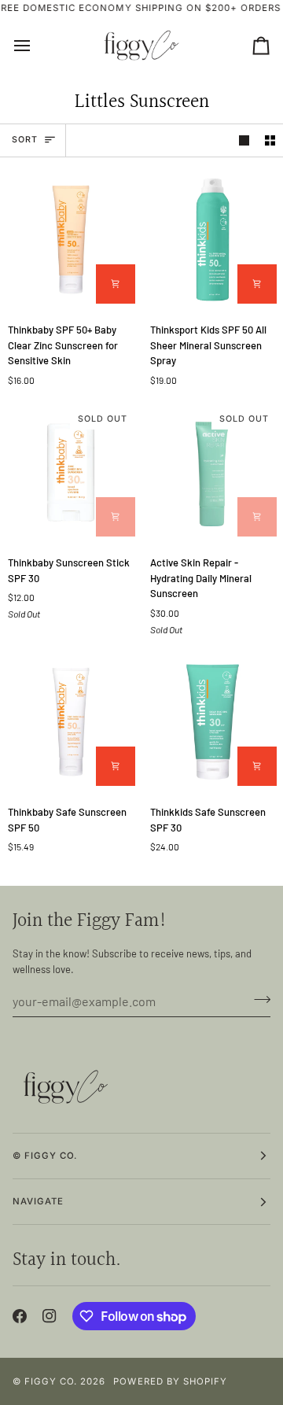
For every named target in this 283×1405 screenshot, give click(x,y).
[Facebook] (20, 1316)
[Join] (257, 999)
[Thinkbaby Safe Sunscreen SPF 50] (71, 722)
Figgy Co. (50, 1381)
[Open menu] (36, 45)
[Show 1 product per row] (244, 140)
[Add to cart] (115, 284)
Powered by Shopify (169, 1381)
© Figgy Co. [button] (45, 1155)
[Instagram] (49, 1316)
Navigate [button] (38, 1201)
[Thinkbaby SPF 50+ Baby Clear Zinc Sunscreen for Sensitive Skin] (71, 240)
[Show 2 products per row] (270, 140)
